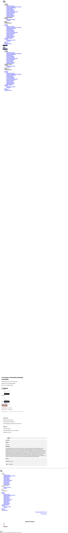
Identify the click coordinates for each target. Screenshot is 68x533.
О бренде (6, 18)
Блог (5, 21)
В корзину (4, 405)
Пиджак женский (10, 15)
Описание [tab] (9, 437)
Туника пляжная (10, 10)
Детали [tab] (8, 438)
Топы (11, 409)
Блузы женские (10, 13)
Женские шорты (10, 16)
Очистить (5, 402)
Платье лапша (9, 14)
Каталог (6, 25)
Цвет (3, 401)
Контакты (7, 22)
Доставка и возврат (10, 19)
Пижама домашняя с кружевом (13, 6)
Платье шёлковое (10, 9)
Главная (6, 4)
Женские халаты (10, 5)
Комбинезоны (9, 8)
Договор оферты (44, 513)
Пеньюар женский (10, 12)
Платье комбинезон (11, 7)
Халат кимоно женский (12, 11)
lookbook (8, 20)
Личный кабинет (8, 23)
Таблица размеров (8, 17)
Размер (3, 395)
